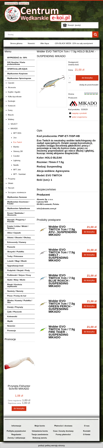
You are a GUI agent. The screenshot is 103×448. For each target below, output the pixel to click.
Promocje (11, 330)
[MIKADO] (83, 103)
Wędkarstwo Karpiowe (17, 73)
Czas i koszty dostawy (63, 431)
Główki (10, 183)
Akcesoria (12, 87)
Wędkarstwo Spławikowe (18, 208)
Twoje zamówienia (40, 434)
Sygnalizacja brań (15, 266)
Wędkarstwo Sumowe (17, 197)
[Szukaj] (95, 34)
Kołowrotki (12, 316)
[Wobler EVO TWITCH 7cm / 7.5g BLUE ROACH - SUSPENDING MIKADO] (43, 278)
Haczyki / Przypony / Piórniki (16, 221)
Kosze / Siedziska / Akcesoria (15, 214)
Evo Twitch (17, 142)
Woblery (11, 119)
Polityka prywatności (16, 431)
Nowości (11, 326)
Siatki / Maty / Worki (16, 280)
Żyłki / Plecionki (14, 312)
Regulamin (16, 434)
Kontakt (86, 431)
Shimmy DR (18, 151)
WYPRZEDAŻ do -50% (17, 58)
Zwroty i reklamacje (16, 438)
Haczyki (11, 188)
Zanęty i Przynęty (15, 307)
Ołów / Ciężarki (14, 233)
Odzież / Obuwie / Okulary (19, 237)
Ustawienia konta (40, 431)
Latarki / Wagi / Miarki (17, 261)
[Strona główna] (38, 14)
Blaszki (11, 115)
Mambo (16, 147)
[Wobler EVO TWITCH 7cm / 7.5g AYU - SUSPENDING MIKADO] (43, 230)
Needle (16, 165)
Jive (14, 138)
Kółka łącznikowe (14, 97)
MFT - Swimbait (19, 174)
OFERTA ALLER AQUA (17, 69)
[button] (77, 113)
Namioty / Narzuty (15, 291)
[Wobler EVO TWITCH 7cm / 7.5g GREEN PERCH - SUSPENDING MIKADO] (43, 304)
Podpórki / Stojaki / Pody (18, 270)
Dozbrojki (11, 101)
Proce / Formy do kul (16, 296)
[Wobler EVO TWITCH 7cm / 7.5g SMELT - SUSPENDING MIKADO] (43, 253)
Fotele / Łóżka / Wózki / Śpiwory (17, 227)
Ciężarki (11, 83)
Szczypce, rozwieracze (17, 192)
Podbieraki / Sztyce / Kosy (19, 275)
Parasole (11, 247)
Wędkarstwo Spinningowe (19, 78)
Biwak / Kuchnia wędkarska (14, 285)
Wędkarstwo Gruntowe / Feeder (18, 203)
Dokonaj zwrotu (40, 438)
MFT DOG (17, 133)
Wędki (10, 321)
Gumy (10, 110)
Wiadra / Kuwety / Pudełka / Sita (19, 301)
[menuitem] (16, 43)
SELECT (14, 124)
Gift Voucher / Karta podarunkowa (16, 63)
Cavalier (16, 156)
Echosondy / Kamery (16, 242)
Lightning (16, 160)
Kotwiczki (11, 106)
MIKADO (14, 129)
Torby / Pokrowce (15, 256)
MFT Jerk (17, 170)
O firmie (86, 434)
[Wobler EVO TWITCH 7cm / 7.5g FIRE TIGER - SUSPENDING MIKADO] (43, 329)
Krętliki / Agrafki (14, 92)
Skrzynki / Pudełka (15, 252)
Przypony (11, 179)
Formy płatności (63, 434)
